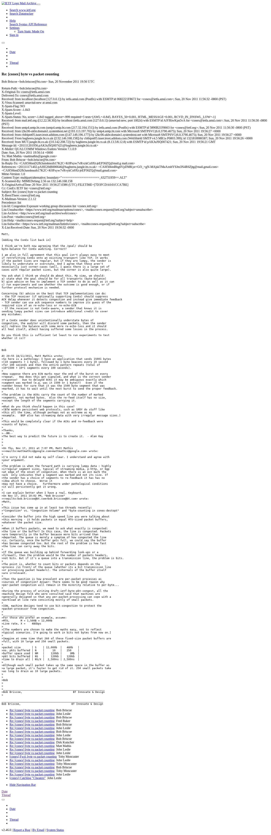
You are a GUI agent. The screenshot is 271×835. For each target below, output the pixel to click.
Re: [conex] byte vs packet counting (32, 710)
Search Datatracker (21, 13)
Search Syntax (19, 24)
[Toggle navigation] (38, 4)
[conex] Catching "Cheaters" (28, 778)
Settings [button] (14, 28)
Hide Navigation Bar (23, 784)
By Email (38, 830)
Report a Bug (21, 830)
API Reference (37, 24)
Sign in (14, 35)
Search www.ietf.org (23, 10)
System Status (55, 830)
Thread (14, 62)
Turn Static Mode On (30, 31)
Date (12, 52)
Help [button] (13, 20)
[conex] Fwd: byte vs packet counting (33, 756)
